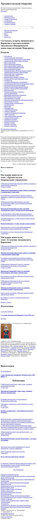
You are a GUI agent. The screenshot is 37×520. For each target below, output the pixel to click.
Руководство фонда (16, 489)
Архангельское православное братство (16, 61)
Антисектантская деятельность (13, 58)
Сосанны (15, 346)
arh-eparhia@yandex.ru (7, 513)
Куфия (20, 349)
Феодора (30, 349)
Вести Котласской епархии (12, 64)
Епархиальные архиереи (22, 495)
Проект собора (5, 489)
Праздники (7, 106)
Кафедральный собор (7, 487)
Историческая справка (7, 495)
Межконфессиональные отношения (15, 95)
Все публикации (18, 469)
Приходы (19, 492)
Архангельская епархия (16, 3)
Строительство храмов (11, 118)
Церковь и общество (10, 126)
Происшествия (8, 108)
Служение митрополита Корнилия (15, 113)
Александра (13, 349)
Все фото (3, 318)
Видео (6, 35)
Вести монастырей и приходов (13, 66)
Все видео (4, 376)
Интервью (17, 482)
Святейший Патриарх (11, 109)
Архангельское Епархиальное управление (17, 59)
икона (7, 346)
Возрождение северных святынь (14, 77)
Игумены (13, 505)
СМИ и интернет (9, 114)
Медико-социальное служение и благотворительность (14, 92)
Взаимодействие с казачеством (13, 74)
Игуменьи (20, 505)
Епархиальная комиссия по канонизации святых (19, 84)
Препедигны (5, 349)
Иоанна (3, 356)
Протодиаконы (26, 507)
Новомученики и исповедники (13, 103)
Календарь (7, 37)
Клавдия (26, 347)
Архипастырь (8, 16)
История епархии (6, 494)
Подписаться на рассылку (9, 129)
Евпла (2, 346)
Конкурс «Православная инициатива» (16, 88)
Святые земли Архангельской (10, 500)
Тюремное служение (10, 119)
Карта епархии (21, 486)
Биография (4, 482)
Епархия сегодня (9, 17)
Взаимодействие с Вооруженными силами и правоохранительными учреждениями (18, 71)
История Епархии (9, 22)
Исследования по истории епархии (11, 497)
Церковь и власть (9, 122)
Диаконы (3, 508)
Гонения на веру (28, 497)
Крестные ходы (9, 90)
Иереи (19, 507)
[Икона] (6, 338)
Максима (33, 347)
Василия (3, 351)
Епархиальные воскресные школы (14, 85)
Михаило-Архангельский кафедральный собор (18, 100)
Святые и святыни (10, 24)
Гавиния (13, 347)
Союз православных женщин (13, 116)
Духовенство (8, 21)
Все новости (8, 56)
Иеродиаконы (5, 507)
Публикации (8, 32)
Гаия (33, 346)
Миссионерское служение (12, 98)
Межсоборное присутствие (12, 96)
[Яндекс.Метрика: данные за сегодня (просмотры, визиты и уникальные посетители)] (6, 517)
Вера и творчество (10, 62)
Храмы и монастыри (10, 19)
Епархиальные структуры (9, 486)
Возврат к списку (6, 302)
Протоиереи (13, 507)
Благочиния (4, 492)
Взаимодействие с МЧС (11, 75)
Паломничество (9, 105)
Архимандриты (5, 505)
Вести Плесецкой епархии (12, 69)
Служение (11, 482)
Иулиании (4, 354)
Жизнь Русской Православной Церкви (16, 87)
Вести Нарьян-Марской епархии (14, 67)
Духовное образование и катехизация (15, 82)
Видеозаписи (25, 482)
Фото (6, 33)
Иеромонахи (27, 505)
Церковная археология (11, 121)
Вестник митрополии (11, 30)
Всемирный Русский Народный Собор (16, 79)
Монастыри (12, 492)
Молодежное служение (11, 101)
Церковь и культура (10, 124)
